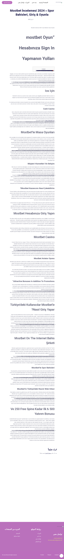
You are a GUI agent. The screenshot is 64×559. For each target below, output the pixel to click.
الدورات (27, 2)
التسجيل (18, 533)
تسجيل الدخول (7, 2)
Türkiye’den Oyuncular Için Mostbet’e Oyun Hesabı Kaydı (45, 70)
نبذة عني (34, 2)
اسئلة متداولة (17, 536)
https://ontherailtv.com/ (45, 120)
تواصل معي (21, 2)
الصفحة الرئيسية (43, 2)
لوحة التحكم (38, 541)
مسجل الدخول (48, 453)
